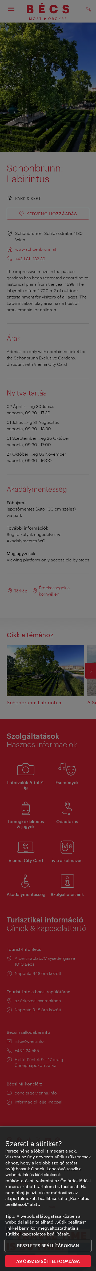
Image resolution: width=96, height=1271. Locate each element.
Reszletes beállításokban (48, 1245)
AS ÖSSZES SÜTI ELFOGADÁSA (48, 1261)
